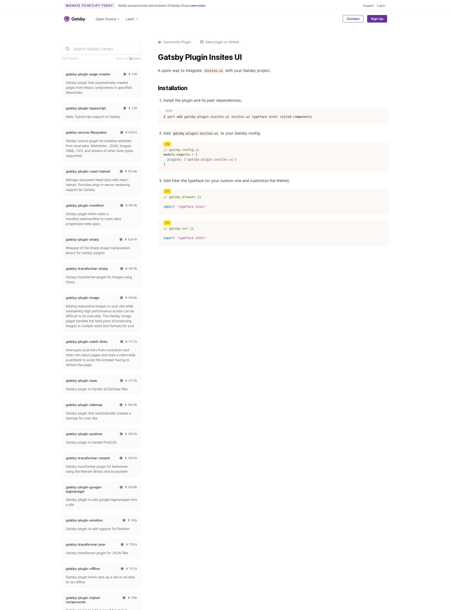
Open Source (106, 19)
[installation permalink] (155, 88)
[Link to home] (74, 19)
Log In (381, 5)
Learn (130, 19)
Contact (353, 19)
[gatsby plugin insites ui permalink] (155, 57)
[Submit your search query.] (67, 48)
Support (368, 5)
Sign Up (377, 19)
